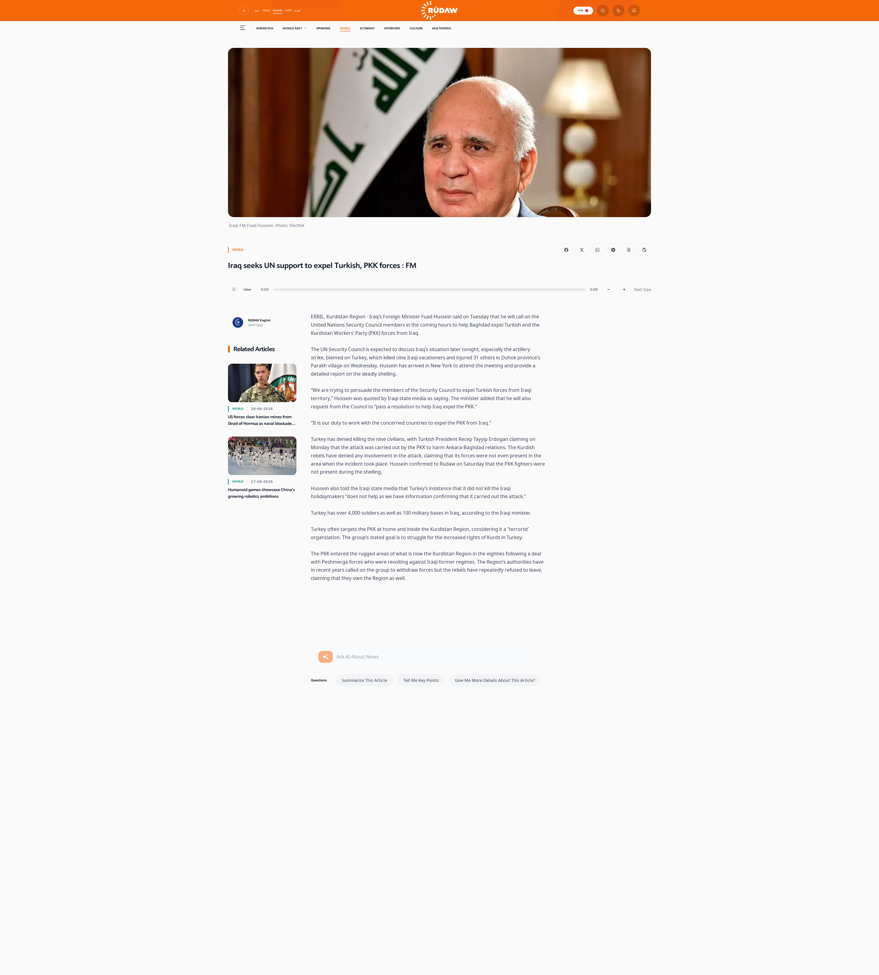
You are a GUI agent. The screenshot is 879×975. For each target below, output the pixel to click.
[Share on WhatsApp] (597, 250)
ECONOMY (367, 28)
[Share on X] (582, 250)
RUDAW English (259, 320)
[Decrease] (609, 290)
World (345, 28)
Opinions (323, 28)
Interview (392, 28)
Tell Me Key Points (421, 680)
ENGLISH (277, 10)
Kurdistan (264, 28)
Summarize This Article (364, 680)
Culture (416, 28)
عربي (257, 10)
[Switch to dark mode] (618, 11)
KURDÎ (288, 10)
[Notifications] (634, 11)
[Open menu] (243, 28)
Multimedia (441, 28)
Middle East (292, 28)
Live (580, 10)
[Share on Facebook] (566, 250)
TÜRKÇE (266, 10)
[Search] (603, 11)
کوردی (297, 10)
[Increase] (624, 290)
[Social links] (244, 10)
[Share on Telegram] (613, 250)
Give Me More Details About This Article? (495, 680)
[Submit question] (325, 657)
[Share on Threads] (628, 250)
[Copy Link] (644, 250)
